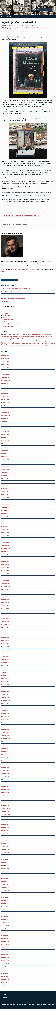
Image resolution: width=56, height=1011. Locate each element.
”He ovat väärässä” (6, 301)
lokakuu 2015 (4, 742)
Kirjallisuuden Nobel (20, 27)
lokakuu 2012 (4, 856)
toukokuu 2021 (5, 529)
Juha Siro (5, 25)
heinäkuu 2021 (5, 523)
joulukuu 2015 (5, 735)
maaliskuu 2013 (5, 840)
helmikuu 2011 (5, 919)
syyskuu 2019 (4, 593)
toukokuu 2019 (5, 605)
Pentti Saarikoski (17, 343)
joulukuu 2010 (5, 925)
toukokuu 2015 (5, 757)
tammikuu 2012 (5, 884)
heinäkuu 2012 (5, 865)
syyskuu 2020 (4, 554)
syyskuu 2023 (4, 447)
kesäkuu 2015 (5, 754)
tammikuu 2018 (5, 656)
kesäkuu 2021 (5, 526)
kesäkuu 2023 (5, 456)
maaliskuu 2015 (5, 764)
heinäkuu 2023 (5, 453)
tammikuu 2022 (5, 504)
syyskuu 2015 (4, 745)
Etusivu (2, 16)
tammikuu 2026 (5, 374)
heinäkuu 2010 (5, 941)
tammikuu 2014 (5, 808)
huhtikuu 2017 (5, 684)
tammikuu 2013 (5, 846)
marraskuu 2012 (5, 852)
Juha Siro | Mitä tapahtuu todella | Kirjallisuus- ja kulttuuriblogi (20, 1004)
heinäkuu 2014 (5, 789)
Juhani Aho (7, 339)
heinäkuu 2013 (5, 827)
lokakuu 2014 (4, 780)
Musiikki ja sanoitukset (43, 27)
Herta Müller (6, 31)
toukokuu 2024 (5, 431)
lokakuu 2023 (4, 444)
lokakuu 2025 (4, 383)
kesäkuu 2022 (5, 488)
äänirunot (3, 271)
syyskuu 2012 (4, 859)
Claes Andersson (47, 334)
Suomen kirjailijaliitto (24, 345)
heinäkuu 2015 (5, 751)
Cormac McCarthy (5, 336)
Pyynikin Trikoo (25, 343)
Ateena (35, 334)
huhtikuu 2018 (5, 646)
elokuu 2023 (4, 450)
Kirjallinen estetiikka (8, 27)
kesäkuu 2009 (5, 982)
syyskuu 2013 (4, 821)
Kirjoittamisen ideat (8, 310)
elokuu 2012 (4, 862)
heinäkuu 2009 (5, 979)
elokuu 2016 (4, 710)
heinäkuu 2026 (5, 355)
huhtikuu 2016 (5, 723)
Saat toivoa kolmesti (50, 343)
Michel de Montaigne (20, 341)
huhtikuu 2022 (5, 494)
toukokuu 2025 (5, 396)
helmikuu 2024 (5, 437)
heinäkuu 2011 (5, 903)
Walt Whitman (8, 347)
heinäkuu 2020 (5, 561)
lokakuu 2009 (4, 970)
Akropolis (17, 334)
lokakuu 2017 (4, 665)
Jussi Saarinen (27, 31)
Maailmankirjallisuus (31, 27)
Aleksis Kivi (29, 334)
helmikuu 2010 (5, 957)
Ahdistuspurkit (35, 269)
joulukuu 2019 (5, 583)
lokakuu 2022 (4, 478)
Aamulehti (4, 334)
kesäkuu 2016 (5, 716)
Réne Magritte (41, 343)
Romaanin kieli (6, 29)
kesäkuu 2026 (5, 358)
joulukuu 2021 (5, 507)
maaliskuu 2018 (5, 650)
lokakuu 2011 (4, 894)
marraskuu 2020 (5, 548)
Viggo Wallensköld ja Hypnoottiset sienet (12, 292)
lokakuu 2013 (4, 818)
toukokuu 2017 (5, 681)
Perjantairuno (6, 315)
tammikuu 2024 (5, 440)
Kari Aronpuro (23, 339)
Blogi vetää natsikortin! (9, 227)
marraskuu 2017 (5, 662)
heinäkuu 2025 (5, 390)
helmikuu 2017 (5, 691)
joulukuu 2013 (5, 811)
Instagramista (46, 265)
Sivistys (5, 321)
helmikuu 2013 (5, 843)
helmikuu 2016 (5, 729)
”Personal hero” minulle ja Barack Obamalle (15, 224)
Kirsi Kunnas (48, 339)
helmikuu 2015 (5, 767)
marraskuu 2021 (5, 510)
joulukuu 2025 (5, 377)
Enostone (22, 336)
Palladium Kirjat (7, 343)
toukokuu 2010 (5, 948)
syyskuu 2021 (4, 516)
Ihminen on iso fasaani (16, 31)
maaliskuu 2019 (5, 612)
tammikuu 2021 (5, 542)
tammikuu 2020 (5, 580)
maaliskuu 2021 (5, 535)
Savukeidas (9, 345)
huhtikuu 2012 (5, 875)
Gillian (52, 1004)
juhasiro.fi (20, 265)
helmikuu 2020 (5, 577)
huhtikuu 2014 (5, 799)
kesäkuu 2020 (5, 564)
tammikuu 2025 (5, 409)
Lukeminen (5, 313)
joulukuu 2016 (5, 697)
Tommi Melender (33, 345)
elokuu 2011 (4, 900)
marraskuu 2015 (5, 738)
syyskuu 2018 (4, 631)
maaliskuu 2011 (5, 916)
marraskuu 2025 (5, 380)
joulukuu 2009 (5, 963)
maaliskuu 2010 (5, 954)
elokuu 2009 (4, 976)
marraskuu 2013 (5, 814)
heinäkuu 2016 (5, 713)
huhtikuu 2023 (5, 463)
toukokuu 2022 (5, 491)
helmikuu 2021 (5, 539)
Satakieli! (4, 345)
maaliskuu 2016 (5, 726)
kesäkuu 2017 (5, 678)
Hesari (45, 336)
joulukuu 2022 (5, 472)
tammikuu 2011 (5, 922)
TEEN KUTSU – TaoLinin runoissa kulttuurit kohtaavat (15, 288)
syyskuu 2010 (4, 935)
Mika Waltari (27, 341)
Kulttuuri (5, 317)
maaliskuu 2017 (5, 688)
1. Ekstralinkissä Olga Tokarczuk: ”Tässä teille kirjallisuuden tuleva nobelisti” (24, 212)
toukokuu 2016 (5, 719)
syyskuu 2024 (4, 421)
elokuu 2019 (4, 596)
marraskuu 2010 (5, 929)
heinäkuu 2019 (5, 599)
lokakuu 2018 (4, 627)
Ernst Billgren (28, 336)
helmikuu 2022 (5, 501)
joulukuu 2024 (5, 412)
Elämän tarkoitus (15, 336)
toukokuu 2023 (5, 459)
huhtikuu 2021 (5, 532)
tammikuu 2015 (5, 770)
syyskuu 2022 (4, 482)
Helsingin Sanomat (38, 336)
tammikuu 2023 (5, 469)
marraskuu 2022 (5, 475)
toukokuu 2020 (5, 567)
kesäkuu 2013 (5, 830)
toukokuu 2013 (5, 833)
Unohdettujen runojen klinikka (11, 323)
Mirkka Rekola (33, 341)
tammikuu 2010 (5, 960)
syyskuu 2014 (4, 783)
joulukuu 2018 (5, 621)
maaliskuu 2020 (5, 574)
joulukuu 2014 (5, 773)
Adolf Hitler (12, 334)
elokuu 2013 (4, 824)
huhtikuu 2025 (5, 399)
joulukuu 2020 (5, 545)
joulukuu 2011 (5, 887)
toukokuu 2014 (5, 795)
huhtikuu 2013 (5, 837)
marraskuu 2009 (5, 967)
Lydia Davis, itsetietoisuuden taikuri (11, 295)
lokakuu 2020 (4, 551)
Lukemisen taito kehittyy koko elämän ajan (13, 298)
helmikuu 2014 (5, 805)
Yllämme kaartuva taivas (19, 347)
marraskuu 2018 (5, 624)
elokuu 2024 (4, 425)
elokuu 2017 (4, 672)
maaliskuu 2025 (5, 402)
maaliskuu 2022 (5, 497)
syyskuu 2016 (4, 707)
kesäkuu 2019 (5, 602)
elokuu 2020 (4, 558)
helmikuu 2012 (5, 881)
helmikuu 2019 (5, 615)
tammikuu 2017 (5, 694)
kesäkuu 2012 (5, 868)
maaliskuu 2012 (5, 878)
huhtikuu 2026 (5, 364)
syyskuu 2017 (4, 669)
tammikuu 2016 (5, 732)
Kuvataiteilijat (6, 325)
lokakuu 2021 (4, 513)
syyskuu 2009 (4, 973)
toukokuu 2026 (5, 361)
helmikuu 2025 (5, 406)
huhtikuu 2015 (5, 761)
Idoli (49, 336)
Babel (40, 334)
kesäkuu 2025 (5, 393)
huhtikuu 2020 (5, 570)
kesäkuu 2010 (5, 944)
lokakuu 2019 (4, 589)
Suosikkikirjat (13, 29)
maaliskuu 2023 (5, 466)
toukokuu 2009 (5, 986)
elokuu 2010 (4, 938)
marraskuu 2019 (5, 586)
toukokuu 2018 (5, 643)
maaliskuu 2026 (5, 368)
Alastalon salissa (23, 334)
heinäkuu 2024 (5, 428)
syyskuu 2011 (4, 897)
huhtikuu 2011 (5, 913)
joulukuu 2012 (5, 849)
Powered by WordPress (41, 1004)
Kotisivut (9, 16)
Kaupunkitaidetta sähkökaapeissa (20, 269)
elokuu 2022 (4, 485)
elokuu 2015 (4, 748)
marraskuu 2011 (5, 890)
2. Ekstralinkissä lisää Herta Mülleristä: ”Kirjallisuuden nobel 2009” (21, 215)
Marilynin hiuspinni (11, 341)
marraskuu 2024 (5, 415)
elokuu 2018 (4, 634)
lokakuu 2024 (4, 418)
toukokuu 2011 (5, 910)
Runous (4, 311)
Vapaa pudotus (41, 345)
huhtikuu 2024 (5, 434)
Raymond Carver (33, 343)
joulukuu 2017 (5, 659)
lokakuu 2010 (4, 932)
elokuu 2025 (4, 387)
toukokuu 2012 (5, 871)
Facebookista (37, 265)
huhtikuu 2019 (5, 608)
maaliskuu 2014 (5, 802)
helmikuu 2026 (5, 371)
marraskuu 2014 (5, 776)
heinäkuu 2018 (5, 637)
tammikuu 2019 (5, 618)
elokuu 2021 (4, 520)
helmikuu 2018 (5, 653)
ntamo (49, 341)
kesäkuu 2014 (5, 792)
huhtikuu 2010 (5, 951)
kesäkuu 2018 (5, 640)
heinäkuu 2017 (5, 675)
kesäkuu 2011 (5, 906)
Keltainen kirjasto (32, 339)
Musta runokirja (41, 341)
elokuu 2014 (4, 786)
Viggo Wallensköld (48, 345)
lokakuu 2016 (4, 704)
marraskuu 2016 (5, 700)
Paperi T (33, 31)
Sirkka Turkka (15, 345)
